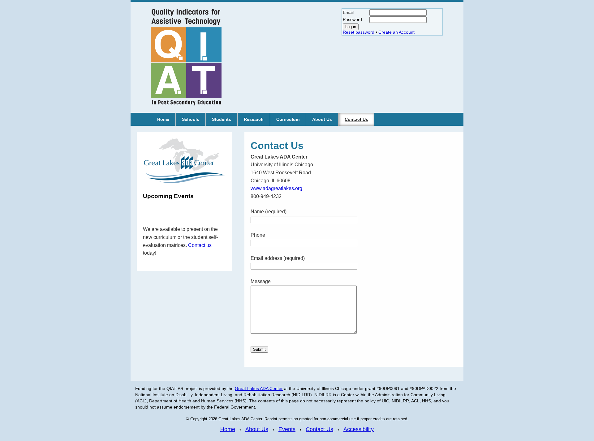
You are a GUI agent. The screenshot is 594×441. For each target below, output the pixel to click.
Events (286, 429)
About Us (256, 429)
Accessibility (358, 429)
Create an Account (396, 32)
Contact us (200, 245)
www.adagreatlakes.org (276, 188)
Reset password (358, 32)
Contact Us (319, 429)
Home (227, 429)
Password (352, 19)
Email (348, 12)
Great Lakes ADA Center (259, 388)
